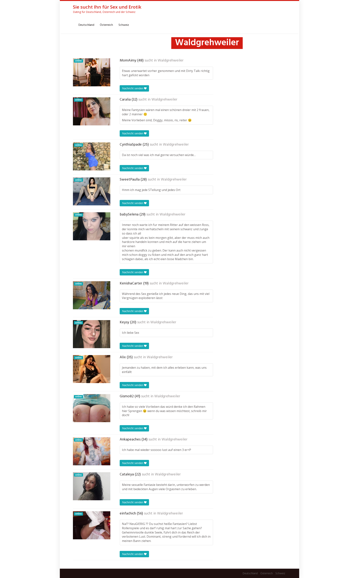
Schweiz (124, 25)
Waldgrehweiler (171, 60)
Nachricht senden (133, 88)
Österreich (106, 25)
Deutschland (86, 25)
